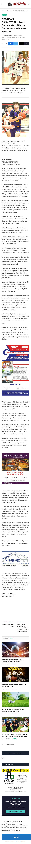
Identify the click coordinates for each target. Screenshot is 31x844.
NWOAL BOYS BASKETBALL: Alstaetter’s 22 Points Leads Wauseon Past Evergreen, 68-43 (23, 628)
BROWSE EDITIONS (15, 811)
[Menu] (3, 4)
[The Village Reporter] (16, 4)
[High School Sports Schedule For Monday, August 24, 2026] (15, 699)
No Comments (21, 37)
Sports (4, 15)
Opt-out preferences (10, 841)
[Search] (28, 4)
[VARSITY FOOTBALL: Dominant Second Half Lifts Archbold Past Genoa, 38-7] (15, 724)
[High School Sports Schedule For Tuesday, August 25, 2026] (15, 649)
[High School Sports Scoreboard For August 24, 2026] (15, 674)
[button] (28, 818)
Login (3, 758)
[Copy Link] (26, 43)
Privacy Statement (20, 841)
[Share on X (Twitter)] (15, 43)
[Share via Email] (21, 43)
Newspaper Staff (7, 35)
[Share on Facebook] (10, 43)
